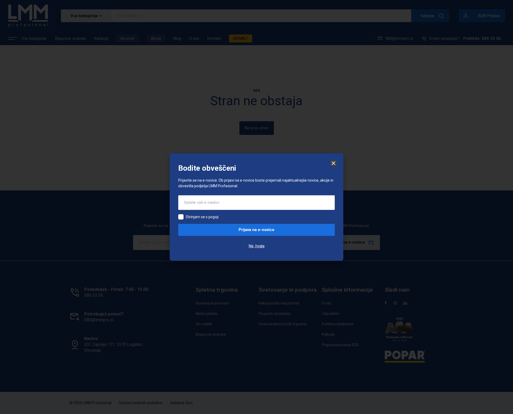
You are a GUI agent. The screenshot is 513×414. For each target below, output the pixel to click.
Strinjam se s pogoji (202, 217)
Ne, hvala (257, 246)
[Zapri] (333, 163)
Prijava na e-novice (256, 229)
